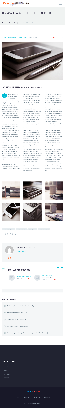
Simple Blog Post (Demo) (23, 276)
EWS (4, 37)
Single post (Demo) (47, 275)
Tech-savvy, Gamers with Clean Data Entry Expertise (22, 306)
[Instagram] (32, 391)
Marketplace (6, 374)
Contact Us (6, 377)
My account (37, 397)
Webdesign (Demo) (44, 229)
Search (61, 290)
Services (5, 370)
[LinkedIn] (15, 234)
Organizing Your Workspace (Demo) (17, 312)
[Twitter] (5, 234)
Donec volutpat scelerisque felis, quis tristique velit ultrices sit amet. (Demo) (29, 333)
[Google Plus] (7, 234)
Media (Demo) (32, 229)
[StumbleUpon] (17, 234)
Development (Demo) (9, 229)
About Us (5, 367)
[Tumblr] (12, 234)
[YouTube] (39, 391)
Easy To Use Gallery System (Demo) (17, 326)
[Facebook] (3, 234)
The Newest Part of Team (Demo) (17, 319)
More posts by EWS (23, 251)
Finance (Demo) (22, 37)
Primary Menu (60, 4)
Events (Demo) (12, 37)
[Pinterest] (10, 234)
